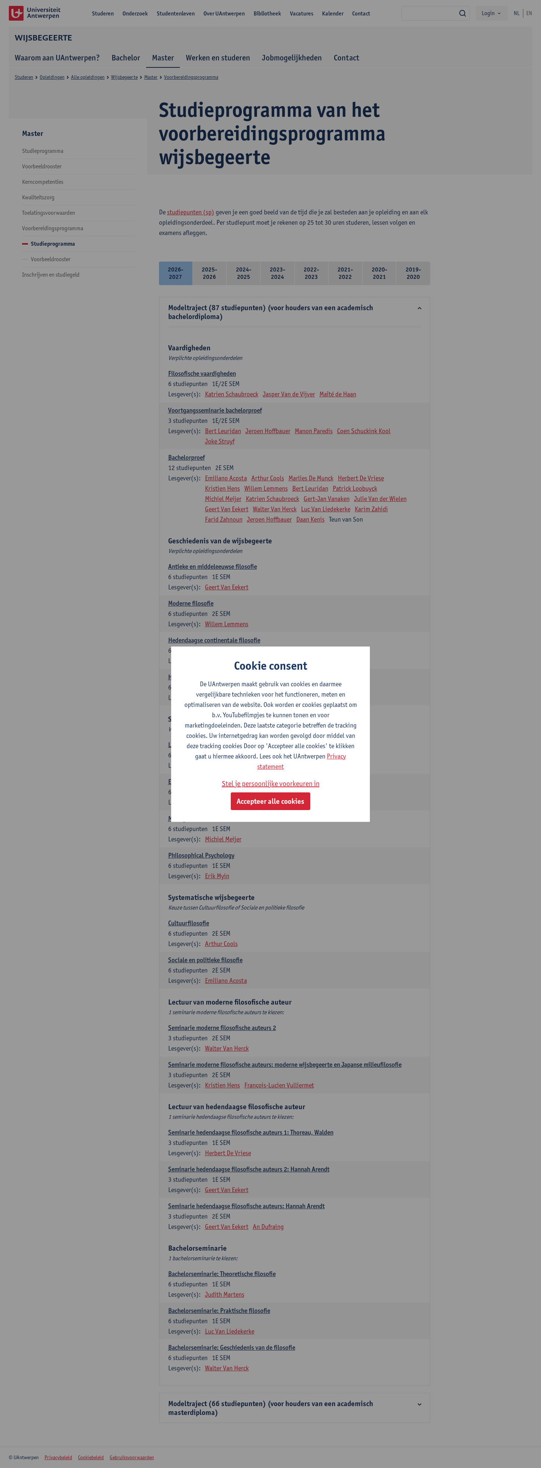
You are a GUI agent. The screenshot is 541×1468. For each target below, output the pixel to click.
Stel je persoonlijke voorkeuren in (270, 783)
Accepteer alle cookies (270, 801)
